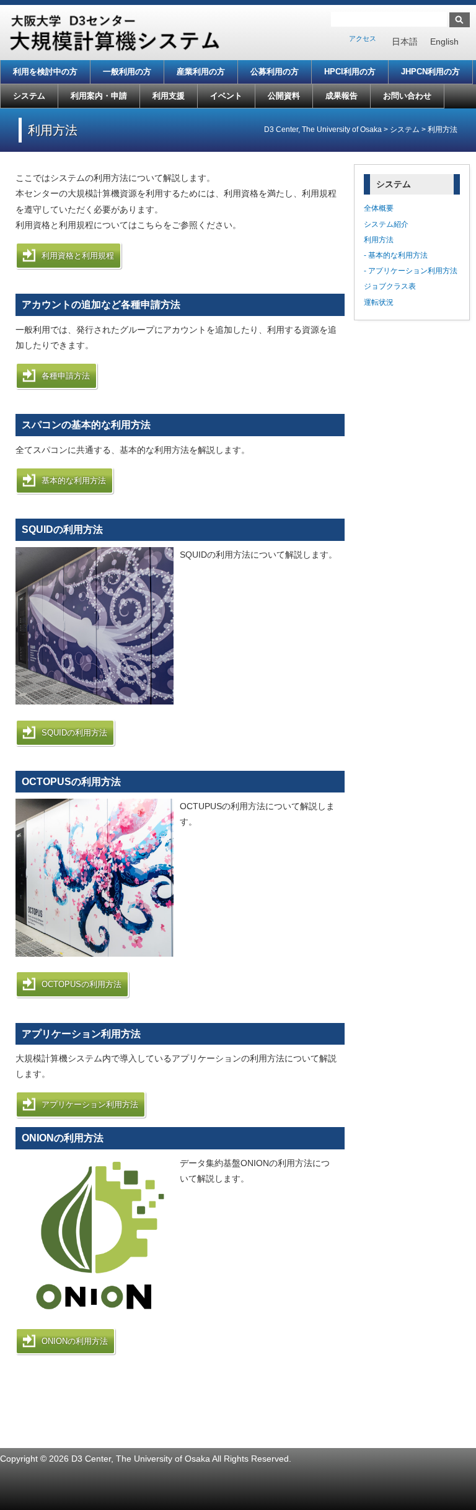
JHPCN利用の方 (430, 71)
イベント (226, 95)
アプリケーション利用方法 (90, 1104)
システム (29, 95)
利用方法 (379, 239)
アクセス (362, 38)
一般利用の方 (127, 71)
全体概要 (379, 208)
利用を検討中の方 (45, 71)
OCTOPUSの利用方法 (81, 984)
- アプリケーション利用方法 (410, 270)
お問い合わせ (407, 95)
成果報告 (341, 95)
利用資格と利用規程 (78, 255)
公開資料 (284, 95)
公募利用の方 (274, 71)
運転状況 (379, 302)
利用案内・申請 (99, 95)
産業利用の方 (201, 71)
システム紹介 (386, 224)
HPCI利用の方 (350, 71)
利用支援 (168, 95)
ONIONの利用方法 (75, 1341)
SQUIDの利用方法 (74, 732)
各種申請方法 (66, 375)
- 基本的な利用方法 (396, 255)
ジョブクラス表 (390, 286)
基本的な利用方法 (74, 480)
